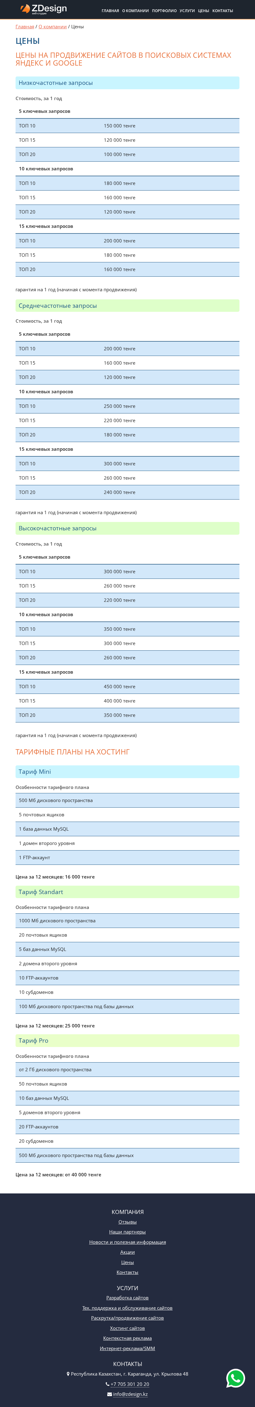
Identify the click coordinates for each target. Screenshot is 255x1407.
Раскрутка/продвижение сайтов (127, 1318)
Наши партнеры (127, 1232)
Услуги (187, 10)
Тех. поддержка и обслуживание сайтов (127, 1308)
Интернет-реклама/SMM (127, 1348)
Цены (203, 10)
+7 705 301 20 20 (130, 1384)
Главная (110, 10)
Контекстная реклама (127, 1338)
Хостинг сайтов (127, 1328)
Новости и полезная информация (127, 1242)
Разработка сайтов (127, 1297)
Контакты (222, 10)
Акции (127, 1252)
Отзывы (127, 1222)
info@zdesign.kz (130, 1394)
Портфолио (164, 10)
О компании (135, 10)
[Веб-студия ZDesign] (43, 11)
